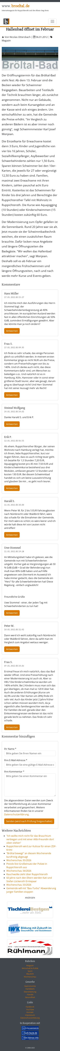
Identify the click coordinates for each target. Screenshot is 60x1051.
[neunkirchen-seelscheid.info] (30, 1028)
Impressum (30, 1015)
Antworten (12, 330)
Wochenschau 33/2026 (18, 884)
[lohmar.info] (30, 1037)
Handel (30, 994)
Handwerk (30, 988)
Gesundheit (30, 997)
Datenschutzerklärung (16, 814)
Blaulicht (30, 973)
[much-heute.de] (30, 1033)
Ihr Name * (10, 748)
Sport (30, 971)
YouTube (30, 1009)
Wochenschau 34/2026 (18, 870)
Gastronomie (30, 986)
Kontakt (30, 1012)
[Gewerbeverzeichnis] (30, 910)
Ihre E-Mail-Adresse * (15, 760)
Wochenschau (30, 976)
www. (16, 6)
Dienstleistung (30, 991)
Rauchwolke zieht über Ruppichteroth (27, 874)
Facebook (30, 1006)
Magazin (30, 965)
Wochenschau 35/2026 (18, 860)
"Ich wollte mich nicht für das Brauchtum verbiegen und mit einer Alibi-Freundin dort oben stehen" (30, 839)
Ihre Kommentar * (14, 771)
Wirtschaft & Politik (30, 968)
